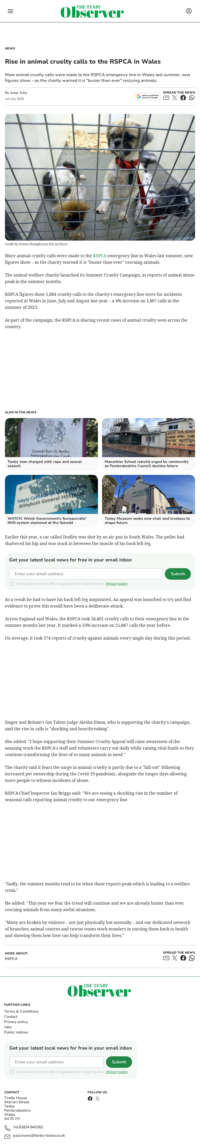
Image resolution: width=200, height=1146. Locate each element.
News (10, 48)
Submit (178, 574)
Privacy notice (116, 584)
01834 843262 (31, 1127)
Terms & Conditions (21, 1011)
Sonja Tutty (18, 93)
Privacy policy (16, 1021)
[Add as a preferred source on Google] (147, 96)
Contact (10, 1016)
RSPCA (99, 255)
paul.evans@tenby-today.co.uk (39, 1135)
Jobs (8, 1027)
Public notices (16, 1032)
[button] (10, 11)
